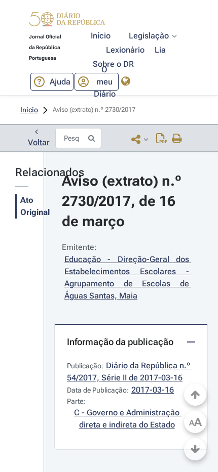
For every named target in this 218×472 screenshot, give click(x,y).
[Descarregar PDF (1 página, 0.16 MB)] (161, 139)
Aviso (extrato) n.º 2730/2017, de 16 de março (123, 201)
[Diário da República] (67, 21)
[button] (67, 20)
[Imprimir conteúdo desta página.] (177, 139)
